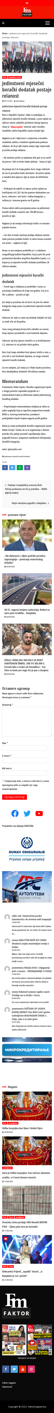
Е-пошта (7, 755)
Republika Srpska (15, 77)
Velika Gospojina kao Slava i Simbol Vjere (22, 1128)
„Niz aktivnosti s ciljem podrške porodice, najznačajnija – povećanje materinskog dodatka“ (25, 559)
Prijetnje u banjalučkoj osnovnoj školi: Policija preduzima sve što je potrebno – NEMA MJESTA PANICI (26, 489)
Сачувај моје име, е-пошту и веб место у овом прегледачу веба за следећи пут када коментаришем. (25, 784)
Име (5, 743)
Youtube (22, 1369)
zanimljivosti (13, 1123)
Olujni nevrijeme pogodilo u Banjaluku (29, 503)
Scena (11, 1266)
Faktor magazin (9, 1382)
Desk (4, 77)
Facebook (5, 1369)
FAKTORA (28, 826)
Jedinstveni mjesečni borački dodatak (17, 456)
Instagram (31, 1369)
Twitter (14, 1369)
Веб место (7, 768)
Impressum (7, 1386)
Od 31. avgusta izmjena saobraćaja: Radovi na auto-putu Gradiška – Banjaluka (27, 611)
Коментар (7, 704)
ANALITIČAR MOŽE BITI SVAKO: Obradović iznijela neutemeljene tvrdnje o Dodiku (30, 944)
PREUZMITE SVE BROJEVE (27, 1358)
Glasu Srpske (16, 126)
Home (4, 33)
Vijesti (11, 1217)
